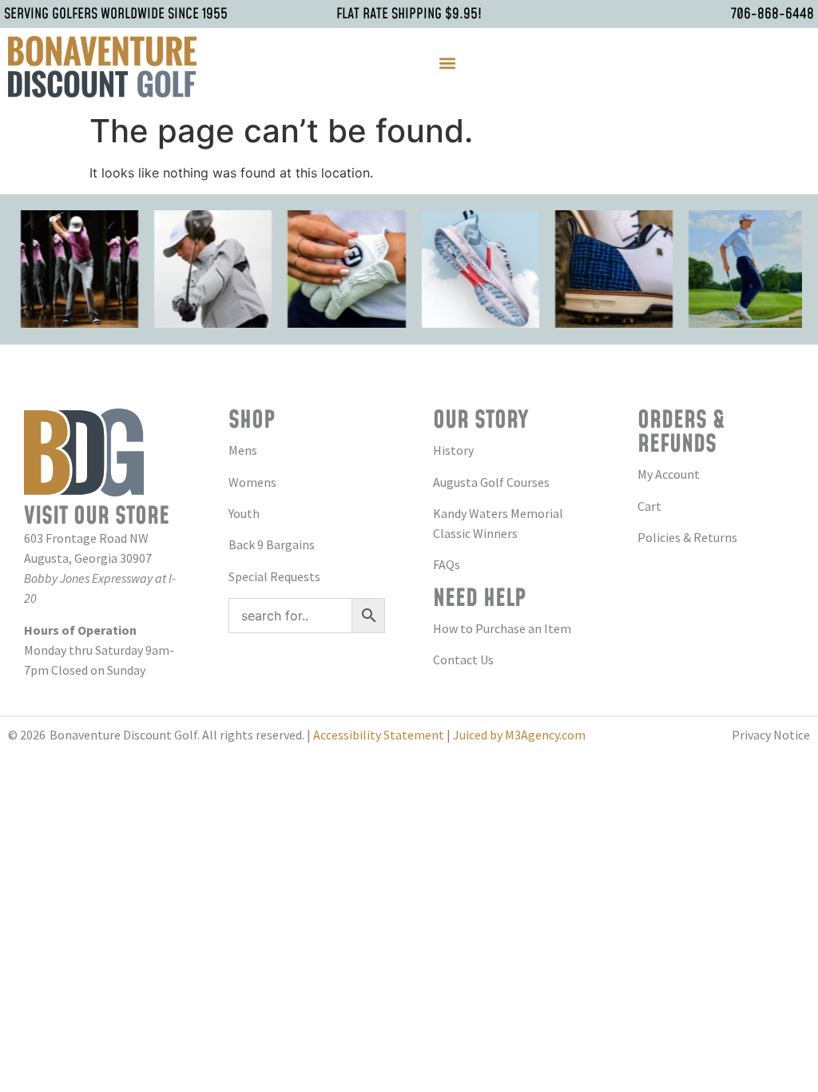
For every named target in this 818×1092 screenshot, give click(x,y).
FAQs (446, 564)
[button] (447, 63)
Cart (649, 506)
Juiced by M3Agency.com (519, 735)
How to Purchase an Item (502, 628)
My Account (668, 474)
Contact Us (463, 660)
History (453, 450)
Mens (242, 450)
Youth (244, 513)
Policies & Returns (687, 537)
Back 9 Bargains (271, 544)
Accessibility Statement (378, 735)
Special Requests (274, 576)
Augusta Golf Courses (491, 482)
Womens (252, 482)
